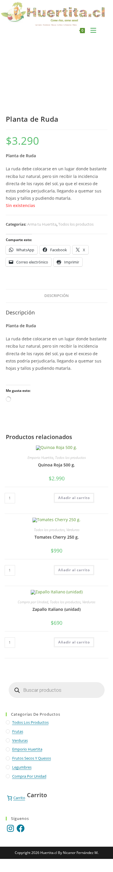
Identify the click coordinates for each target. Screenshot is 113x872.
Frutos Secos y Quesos (31, 758)
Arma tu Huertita (42, 224)
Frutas (17, 731)
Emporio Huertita (40, 457)
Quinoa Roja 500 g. (56, 465)
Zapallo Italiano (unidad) (56, 609)
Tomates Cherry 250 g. (56, 537)
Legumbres (22, 767)
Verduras (72, 529)
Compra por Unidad (33, 601)
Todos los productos (76, 224)
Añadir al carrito (74, 497)
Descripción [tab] (56, 295)
